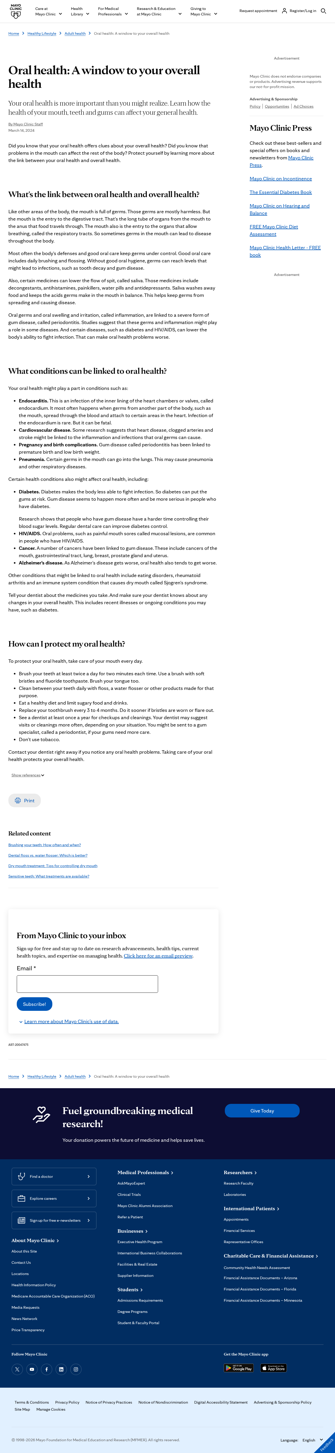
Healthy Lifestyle (41, 33)
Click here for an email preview (158, 956)
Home (13, 33)
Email (26, 968)
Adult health (75, 33)
